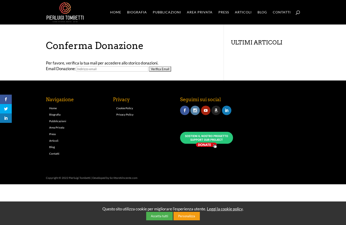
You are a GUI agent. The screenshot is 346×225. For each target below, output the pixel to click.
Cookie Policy (124, 108)
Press (223, 12)
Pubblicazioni (167, 12)
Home (115, 12)
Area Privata (200, 12)
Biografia (137, 12)
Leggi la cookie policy (225, 208)
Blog (262, 12)
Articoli (243, 12)
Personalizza (186, 216)
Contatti (282, 12)
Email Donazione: (61, 68)
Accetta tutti (159, 216)
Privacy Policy (124, 114)
